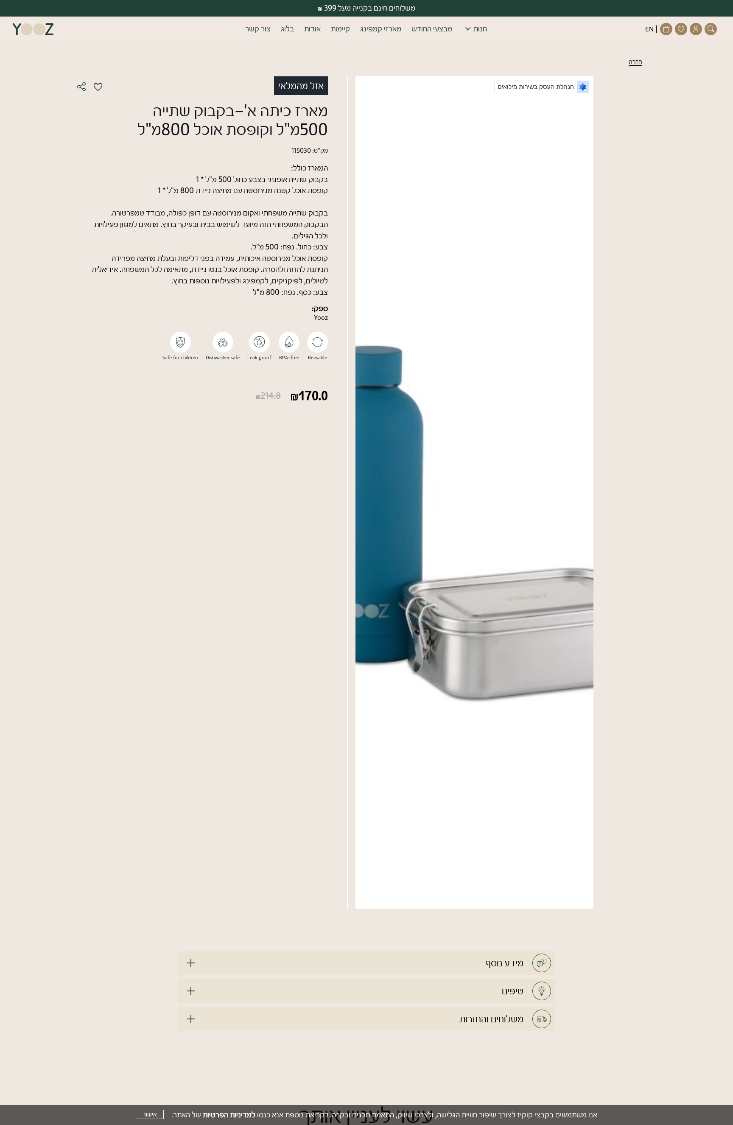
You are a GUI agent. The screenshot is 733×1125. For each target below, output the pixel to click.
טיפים (512, 991)
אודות (312, 29)
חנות (480, 29)
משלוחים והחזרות (491, 1019)
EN (649, 29)
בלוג (287, 29)
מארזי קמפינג (380, 29)
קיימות (340, 29)
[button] (366, 29)
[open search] (712, 29)
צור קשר (258, 29)
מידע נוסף (504, 963)
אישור (150, 1114)
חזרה (635, 62)
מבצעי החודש (431, 29)
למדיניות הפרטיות (229, 1114)
